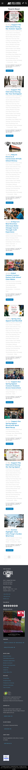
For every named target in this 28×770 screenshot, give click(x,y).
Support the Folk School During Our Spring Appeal (13, 465)
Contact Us (5, 669)
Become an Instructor (7, 663)
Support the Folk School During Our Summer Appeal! (14, 27)
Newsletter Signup (8, 647)
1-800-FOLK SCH (6, 594)
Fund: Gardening (12, 42)
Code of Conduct (6, 687)
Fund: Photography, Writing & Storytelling (13, 52)
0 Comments (10, 62)
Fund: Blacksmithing (10, 431)
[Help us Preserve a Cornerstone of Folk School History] (14, 146)
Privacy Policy (6, 678)
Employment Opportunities (9, 660)
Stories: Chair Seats (10, 243)
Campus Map (6, 667)
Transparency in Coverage (8, 682)
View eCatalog (19, 642)
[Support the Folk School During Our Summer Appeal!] (14, 16)
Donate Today (7, 716)
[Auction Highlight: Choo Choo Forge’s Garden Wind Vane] (14, 520)
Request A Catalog (8, 642)
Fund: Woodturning (10, 58)
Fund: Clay (13, 38)
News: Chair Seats (14, 239)
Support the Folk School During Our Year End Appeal (14, 92)
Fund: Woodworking (10, 283)
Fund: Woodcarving (15, 56)
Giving (14, 60)
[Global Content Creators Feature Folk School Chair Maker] (14, 265)
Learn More (7, 728)
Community (18, 281)
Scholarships (9, 241)
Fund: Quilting (15, 54)
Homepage (19, 60)
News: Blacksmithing (17, 433)
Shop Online (7, 743)
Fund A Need (18, 30)
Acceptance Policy (7, 680)
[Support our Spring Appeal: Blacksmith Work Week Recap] (14, 413)
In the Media (9, 285)
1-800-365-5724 (6, 596)
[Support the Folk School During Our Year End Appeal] (14, 81)
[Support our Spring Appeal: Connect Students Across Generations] (14, 373)
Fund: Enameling (14, 40)
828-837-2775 (6, 598)
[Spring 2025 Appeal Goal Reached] (14, 310)
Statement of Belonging (8, 685)
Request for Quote (7, 656)
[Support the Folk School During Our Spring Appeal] (14, 454)
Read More (9, 70)
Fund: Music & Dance (11, 46)
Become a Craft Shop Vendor (9, 665)
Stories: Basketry (16, 241)
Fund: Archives (9, 32)
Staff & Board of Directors (8, 658)
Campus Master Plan (7, 672)
